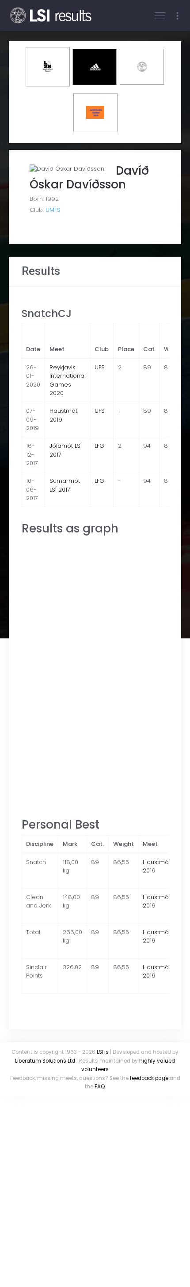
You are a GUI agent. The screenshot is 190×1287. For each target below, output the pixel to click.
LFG (99, 446)
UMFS (53, 210)
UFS (100, 367)
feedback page (149, 1078)
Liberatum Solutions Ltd (45, 1060)
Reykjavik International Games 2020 (67, 380)
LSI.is (103, 1052)
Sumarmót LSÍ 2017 (64, 485)
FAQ (100, 1086)
